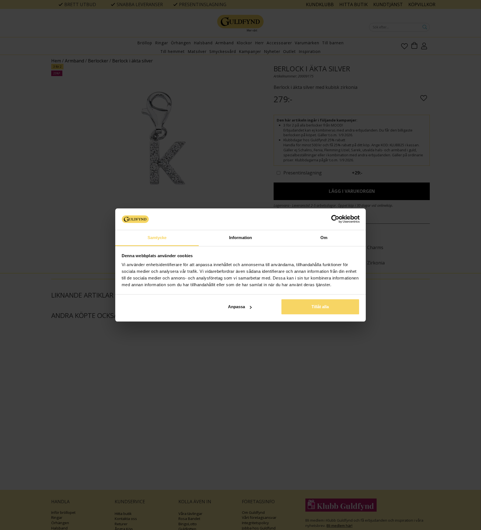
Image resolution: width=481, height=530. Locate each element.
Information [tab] (240, 237)
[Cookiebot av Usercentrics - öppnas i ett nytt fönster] (335, 219)
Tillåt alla (320, 306)
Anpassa (236, 306)
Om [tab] (323, 237)
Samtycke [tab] (157, 237)
